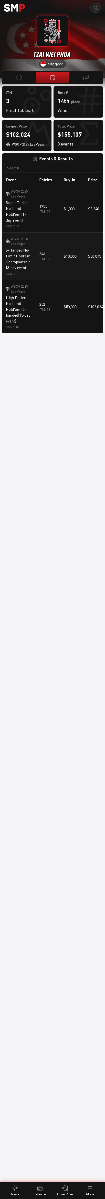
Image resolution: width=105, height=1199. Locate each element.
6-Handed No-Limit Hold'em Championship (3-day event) (18, 259)
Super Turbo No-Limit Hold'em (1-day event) (16, 211)
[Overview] (19, 77)
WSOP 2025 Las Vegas (19, 193)
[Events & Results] (52, 77)
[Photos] (86, 77)
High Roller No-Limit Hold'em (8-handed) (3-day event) (18, 309)
